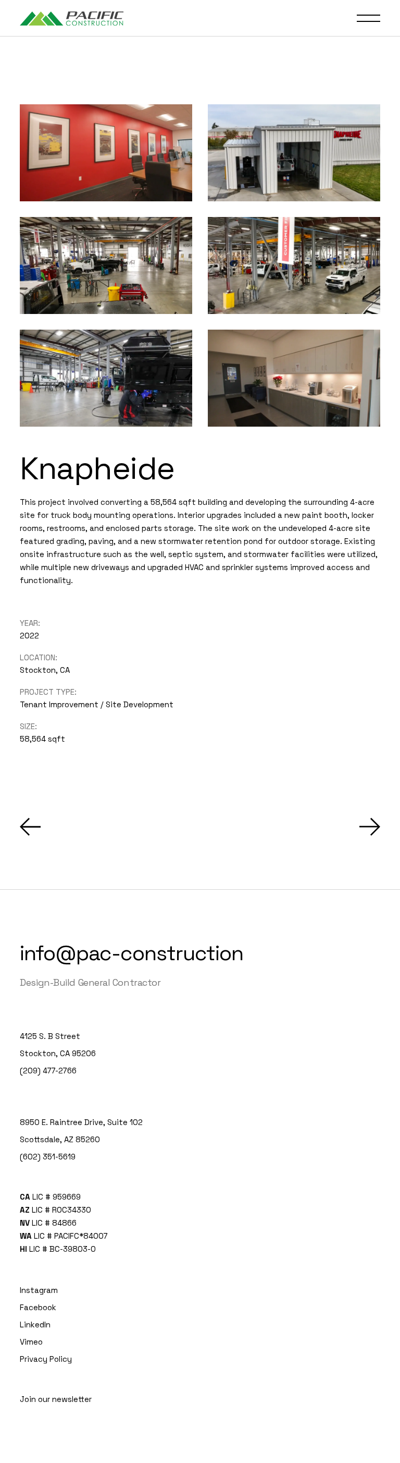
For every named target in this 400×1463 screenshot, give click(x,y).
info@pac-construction (131, 953)
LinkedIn (35, 1324)
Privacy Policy (46, 1359)
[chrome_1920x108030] (294, 152)
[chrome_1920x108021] (294, 265)
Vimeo (31, 1342)
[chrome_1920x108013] (294, 378)
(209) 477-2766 (48, 1070)
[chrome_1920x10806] (106, 152)
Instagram (39, 1290)
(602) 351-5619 (48, 1157)
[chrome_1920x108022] (106, 265)
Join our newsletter (56, 1399)
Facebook (38, 1307)
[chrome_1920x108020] (106, 378)
